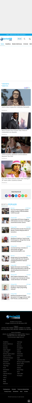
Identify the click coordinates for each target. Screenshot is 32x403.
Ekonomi (19, 346)
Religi (4, 381)
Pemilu (5, 375)
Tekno (4, 377)
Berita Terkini (20, 364)
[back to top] (28, 401)
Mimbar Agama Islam (9, 354)
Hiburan (19, 344)
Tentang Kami (6, 389)
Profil (4, 368)
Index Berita (5, 84)
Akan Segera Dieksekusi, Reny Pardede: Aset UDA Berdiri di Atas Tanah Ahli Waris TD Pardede (20, 278)
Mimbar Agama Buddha (23, 362)
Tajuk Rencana (21, 360)
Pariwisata (6, 362)
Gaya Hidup (20, 369)
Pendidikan (20, 348)
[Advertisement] (16, 16)
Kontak (26, 391)
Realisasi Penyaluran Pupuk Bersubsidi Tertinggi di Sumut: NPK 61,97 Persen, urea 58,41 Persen (20, 297)
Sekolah (19, 352)
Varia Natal (20, 365)
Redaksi (14, 389)
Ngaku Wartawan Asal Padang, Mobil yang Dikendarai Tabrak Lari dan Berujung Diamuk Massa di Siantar (20, 269)
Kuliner (5, 371)
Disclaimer (15, 391)
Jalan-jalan (20, 373)
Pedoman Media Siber (23, 389)
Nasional (5, 383)
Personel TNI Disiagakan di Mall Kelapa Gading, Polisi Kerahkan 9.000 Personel (20, 211)
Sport (18, 371)
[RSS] (26, 195)
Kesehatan (20, 356)
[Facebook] (6, 195)
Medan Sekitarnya (17, 44)
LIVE (20, 39)
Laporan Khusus (7, 373)
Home (2, 44)
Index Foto (5, 86)
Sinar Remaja (6, 360)
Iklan (21, 391)
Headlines (8, 44)
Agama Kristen (7, 356)
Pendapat (19, 375)
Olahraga (19, 342)
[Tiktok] (12, 195)
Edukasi (19, 368)
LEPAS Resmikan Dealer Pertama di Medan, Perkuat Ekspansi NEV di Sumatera (20, 230)
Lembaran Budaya (8, 358)
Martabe (5, 348)
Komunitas (6, 369)
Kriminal (25, 44)
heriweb (22, 396)
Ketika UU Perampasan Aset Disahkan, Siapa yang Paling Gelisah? (19, 287)
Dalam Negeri (6, 350)
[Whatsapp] (22, 195)
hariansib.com (14, 396)
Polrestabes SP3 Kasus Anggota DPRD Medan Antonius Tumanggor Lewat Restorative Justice (20, 221)
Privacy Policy (7, 391)
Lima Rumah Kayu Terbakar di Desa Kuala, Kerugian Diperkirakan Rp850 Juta (19, 249)
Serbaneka (20, 354)
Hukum (19, 350)
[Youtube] (19, 195)
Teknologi (5, 365)
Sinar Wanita (6, 364)
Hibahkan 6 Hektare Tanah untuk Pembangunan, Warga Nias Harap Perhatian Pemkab (20, 240)
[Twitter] (16, 195)
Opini (18, 358)
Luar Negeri (6, 352)
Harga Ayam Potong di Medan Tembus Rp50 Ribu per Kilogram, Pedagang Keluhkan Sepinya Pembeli (20, 260)
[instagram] (9, 195)
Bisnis (4, 379)
